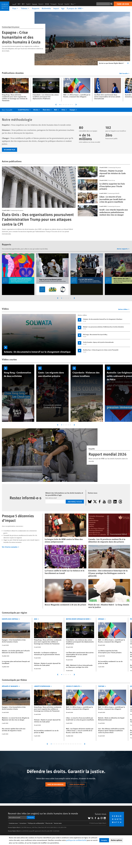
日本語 (47, 4)
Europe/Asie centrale (10, 619)
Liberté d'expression (42, 686)
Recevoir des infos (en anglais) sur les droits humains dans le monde (43, 813)
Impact (56, 8)
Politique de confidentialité (36, 823)
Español (67, 4)
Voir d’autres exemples (9, 547)
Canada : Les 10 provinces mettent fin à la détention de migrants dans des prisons (106, 540)
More (73, 4)
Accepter (104, 840)
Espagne (72, 110)
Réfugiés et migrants (10, 686)
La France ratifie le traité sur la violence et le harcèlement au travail (64, 572)
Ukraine (35, 110)
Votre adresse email (51, 498)
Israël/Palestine (23, 110)
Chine (63, 110)
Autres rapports (122, 249)
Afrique (101, 619)
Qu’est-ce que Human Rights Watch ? (111, 63)
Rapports (35, 8)
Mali (55, 110)
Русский (60, 4)
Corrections (23, 823)
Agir (62, 8)
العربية (14, 4)
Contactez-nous (13, 823)
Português (54, 4)
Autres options (116, 840)
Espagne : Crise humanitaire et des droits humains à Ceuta (21, 37)
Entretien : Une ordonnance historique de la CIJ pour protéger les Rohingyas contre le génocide (108, 573)
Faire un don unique (77, 784)
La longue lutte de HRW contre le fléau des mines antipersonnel (64, 540)
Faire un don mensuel (55, 784)
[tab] (61, 104)
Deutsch (41, 4)
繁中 (23, 4)
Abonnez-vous (75, 501)
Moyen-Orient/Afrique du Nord (78, 619)
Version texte (58, 823)
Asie (35, 619)
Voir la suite (123, 73)
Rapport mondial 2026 (107, 454)
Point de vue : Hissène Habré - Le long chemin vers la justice (108, 606)
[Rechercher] (111, 3)
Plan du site (49, 823)
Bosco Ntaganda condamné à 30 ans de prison (65, 604)
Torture (101, 686)
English (28, 4)
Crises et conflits (73, 686)
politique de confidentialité (76, 840)
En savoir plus (9, 150)
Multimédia (46, 8)
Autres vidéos (123, 309)
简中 (19, 4)
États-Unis (46, 110)
